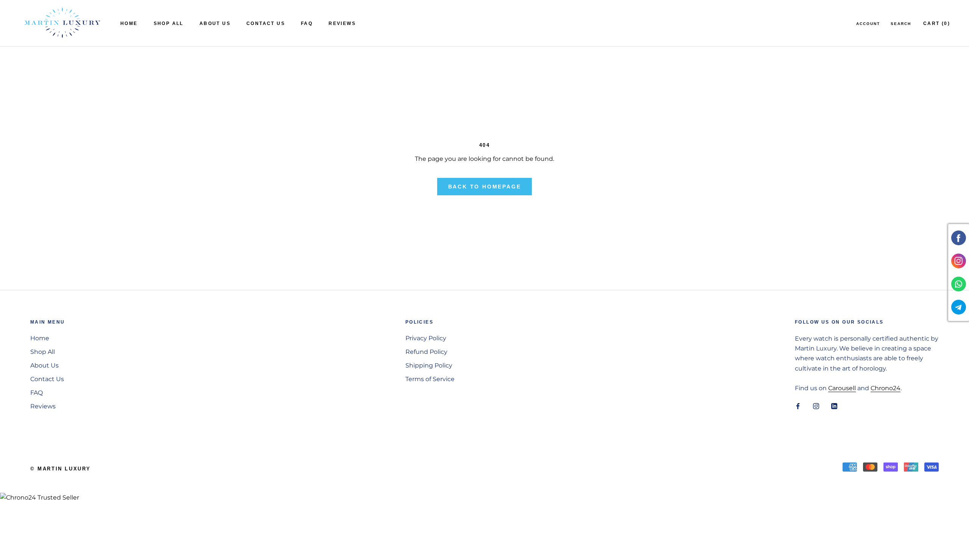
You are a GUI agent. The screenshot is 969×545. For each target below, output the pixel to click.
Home (129, 23)
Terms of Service (430, 379)
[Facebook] (798, 406)
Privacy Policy (425, 338)
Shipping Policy (428, 365)
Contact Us (265, 23)
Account (868, 24)
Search (901, 24)
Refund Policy (426, 351)
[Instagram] (816, 406)
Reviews (342, 23)
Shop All (169, 23)
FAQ (307, 23)
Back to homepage (484, 187)
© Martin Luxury (60, 469)
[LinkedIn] (834, 406)
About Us (215, 23)
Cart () (936, 23)
